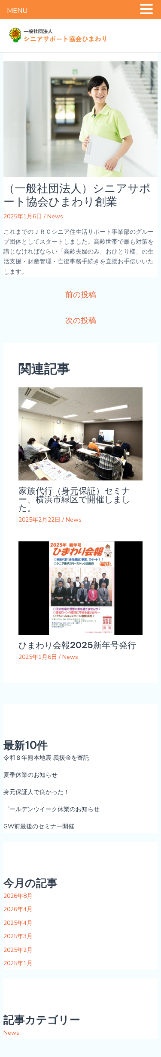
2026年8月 (18, 896)
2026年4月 (18, 909)
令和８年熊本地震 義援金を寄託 (46, 758)
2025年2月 (18, 950)
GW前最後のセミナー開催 (38, 826)
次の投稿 (80, 320)
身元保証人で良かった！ (36, 792)
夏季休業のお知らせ (30, 775)
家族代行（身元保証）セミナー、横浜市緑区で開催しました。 (74, 499)
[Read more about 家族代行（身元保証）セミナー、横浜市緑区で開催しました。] (80, 433)
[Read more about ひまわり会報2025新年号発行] (80, 587)
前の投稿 (80, 295)
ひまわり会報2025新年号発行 (77, 645)
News (55, 216)
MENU (17, 10)
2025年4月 (18, 923)
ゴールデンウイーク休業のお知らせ (51, 809)
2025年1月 (18, 963)
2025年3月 (18, 936)
